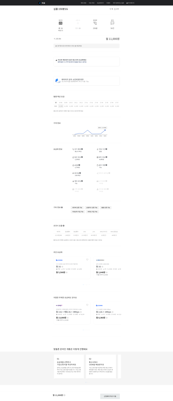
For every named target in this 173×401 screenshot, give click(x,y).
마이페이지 (131, 3)
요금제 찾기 (100, 3)
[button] (83, 284)
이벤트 (108, 3)
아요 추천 (91, 3)
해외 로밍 (83, 3)
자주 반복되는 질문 (118, 3)
